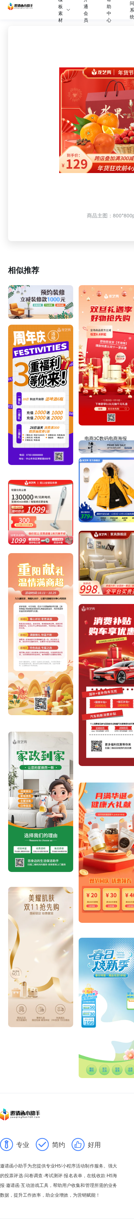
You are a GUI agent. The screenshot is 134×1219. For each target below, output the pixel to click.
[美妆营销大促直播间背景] (40, 957)
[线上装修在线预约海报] (40, 302)
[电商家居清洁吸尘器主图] (40, 512)
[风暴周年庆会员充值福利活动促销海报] (40, 395)
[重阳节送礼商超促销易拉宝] (40, 634)
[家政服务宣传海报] (40, 802)
